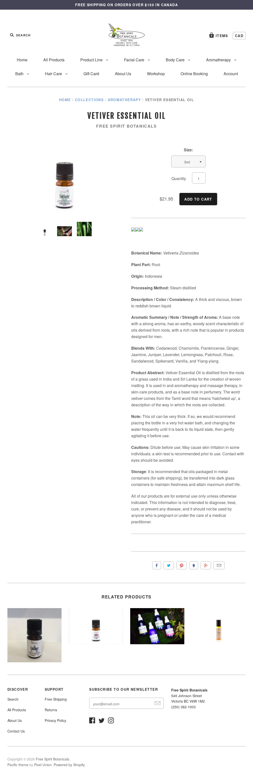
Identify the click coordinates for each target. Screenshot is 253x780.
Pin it (181, 565)
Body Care (176, 60)
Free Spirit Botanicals (126, 126)
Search (13, 699)
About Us (123, 73)
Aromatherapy (219, 60)
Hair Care (54, 73)
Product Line (92, 60)
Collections (89, 99)
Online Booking (194, 73)
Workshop (156, 73)
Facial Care (134, 60)
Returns (51, 709)
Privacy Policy (55, 720)
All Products (53, 60)
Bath (19, 73)
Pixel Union (43, 764)
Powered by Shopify (69, 764)
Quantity (178, 178)
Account (231, 73)
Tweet (169, 565)
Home (22, 60)
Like (156, 565)
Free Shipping (56, 699)
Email (219, 565)
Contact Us (16, 731)
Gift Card (91, 73)
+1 (206, 565)
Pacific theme (17, 764)
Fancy (193, 565)
